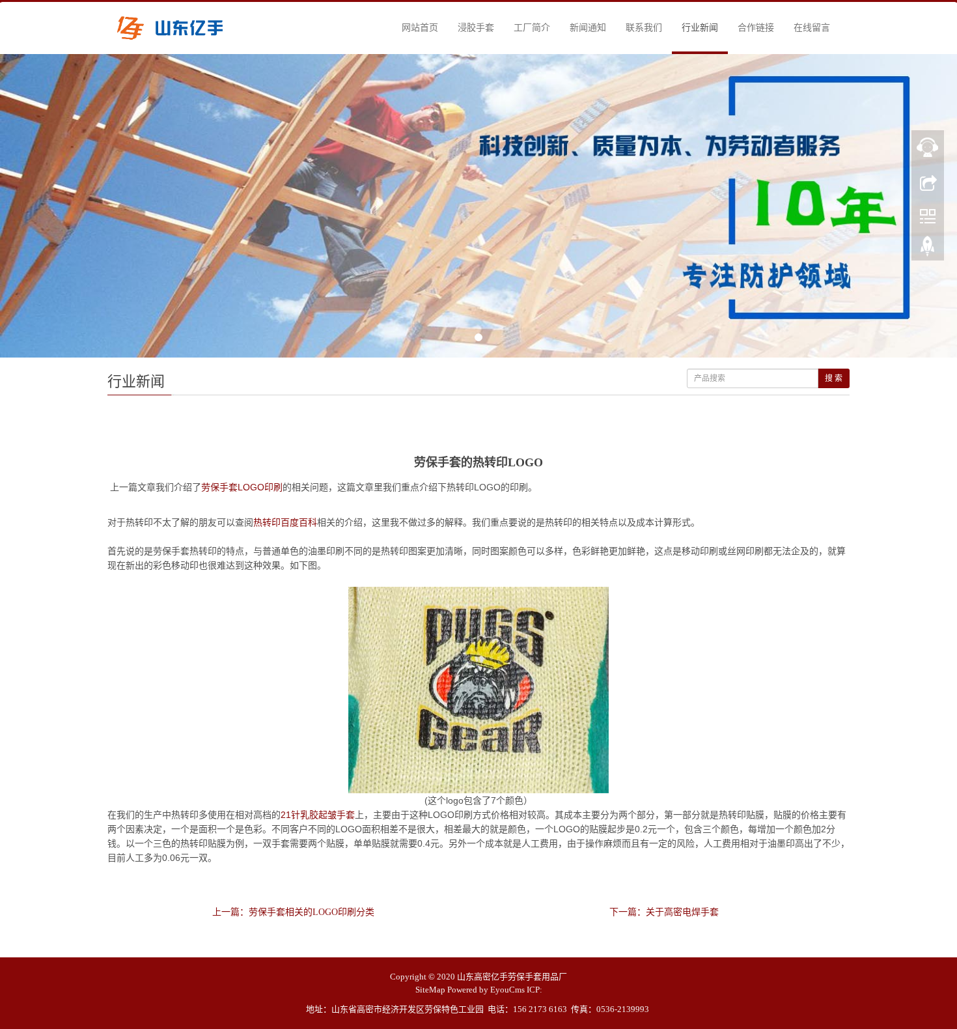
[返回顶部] (927, 249)
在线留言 (812, 28)
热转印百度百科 (285, 522)
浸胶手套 (476, 28)
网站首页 (420, 28)
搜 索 (833, 378)
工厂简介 (532, 28)
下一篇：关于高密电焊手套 (664, 912)
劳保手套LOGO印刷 (242, 487)
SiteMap (430, 989)
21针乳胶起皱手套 (318, 815)
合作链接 (756, 28)
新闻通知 (588, 28)
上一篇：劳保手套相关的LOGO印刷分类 (293, 912)
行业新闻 (700, 28)
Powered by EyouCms (486, 989)
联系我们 (644, 28)
